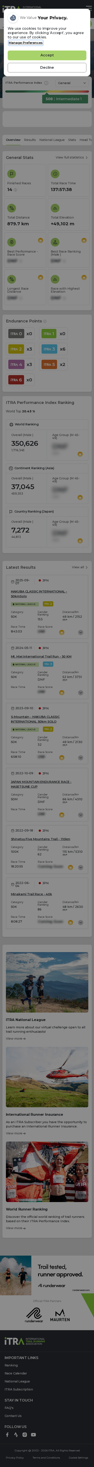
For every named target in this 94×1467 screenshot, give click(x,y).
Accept (47, 55)
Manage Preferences (26, 43)
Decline (47, 67)
